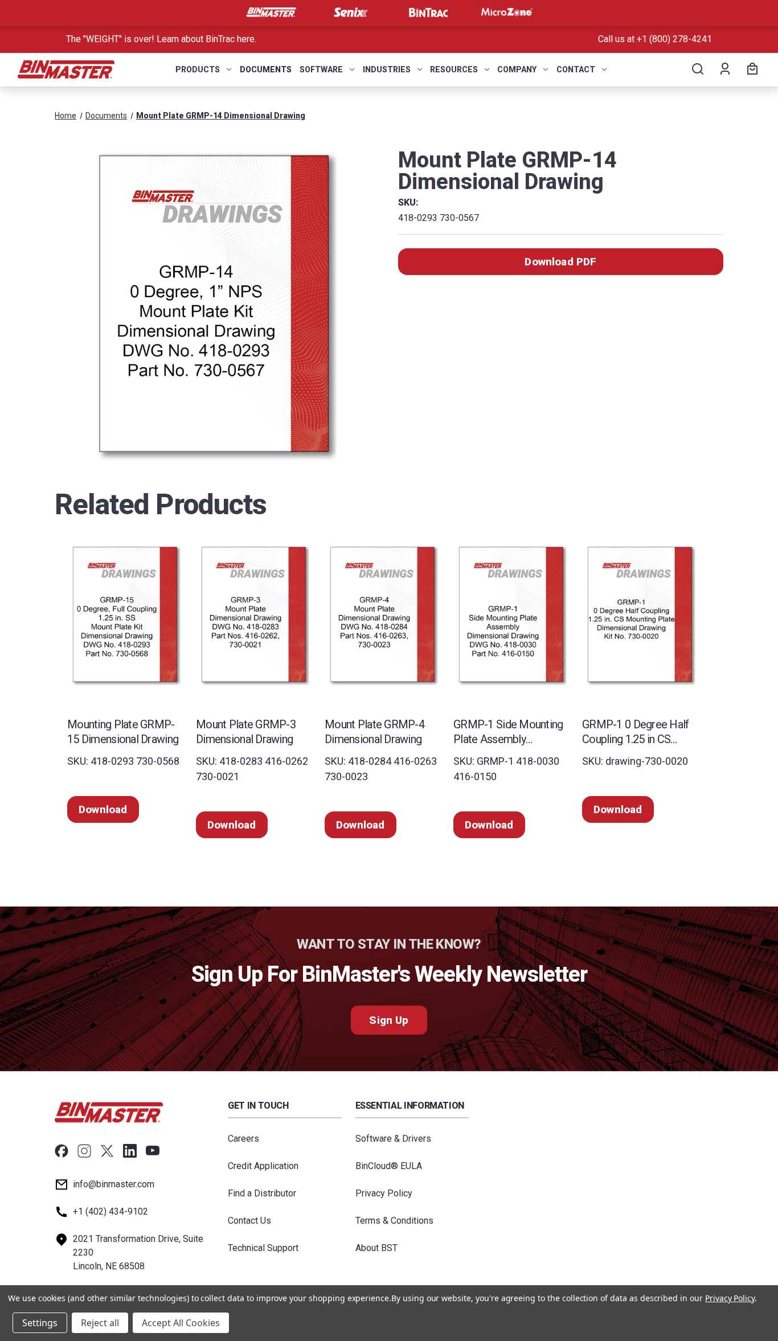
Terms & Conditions (394, 1220)
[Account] (724, 69)
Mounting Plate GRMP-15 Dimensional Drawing (122, 731)
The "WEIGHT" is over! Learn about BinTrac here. (161, 39)
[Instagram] (84, 1151)
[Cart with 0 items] (750, 69)
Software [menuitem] (321, 69)
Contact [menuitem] (575, 69)
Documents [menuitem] (266, 69)
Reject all (100, 1323)
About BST (376, 1247)
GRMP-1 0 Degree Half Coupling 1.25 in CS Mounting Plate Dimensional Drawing (635, 732)
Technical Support (263, 1247)
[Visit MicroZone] (506, 12)
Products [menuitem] (197, 69)
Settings (40, 1323)
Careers (243, 1138)
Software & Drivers (393, 1138)
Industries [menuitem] (387, 69)
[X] (107, 1151)
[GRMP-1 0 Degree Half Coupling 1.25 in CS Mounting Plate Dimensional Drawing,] (639, 614)
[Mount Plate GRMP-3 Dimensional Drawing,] (253, 614)
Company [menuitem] (517, 69)
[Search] (697, 69)
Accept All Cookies (181, 1323)
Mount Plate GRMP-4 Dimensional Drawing (374, 731)
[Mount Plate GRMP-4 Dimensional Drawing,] (382, 614)
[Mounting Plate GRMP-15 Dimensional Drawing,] (125, 614)
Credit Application (263, 1165)
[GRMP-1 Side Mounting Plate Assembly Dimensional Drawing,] (511, 614)
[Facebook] (61, 1151)
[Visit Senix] (349, 12)
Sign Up (388, 1020)
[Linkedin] (130, 1151)
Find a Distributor (262, 1193)
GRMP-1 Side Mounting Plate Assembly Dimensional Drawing (508, 732)
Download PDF (560, 261)
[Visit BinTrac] (428, 12)
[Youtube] (152, 1151)
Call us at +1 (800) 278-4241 (655, 39)
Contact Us (249, 1220)
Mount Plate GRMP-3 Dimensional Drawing (246, 731)
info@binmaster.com (113, 1184)
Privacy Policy (383, 1193)
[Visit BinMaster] (271, 12)
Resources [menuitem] (454, 69)
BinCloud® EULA (388, 1165)
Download (103, 809)
